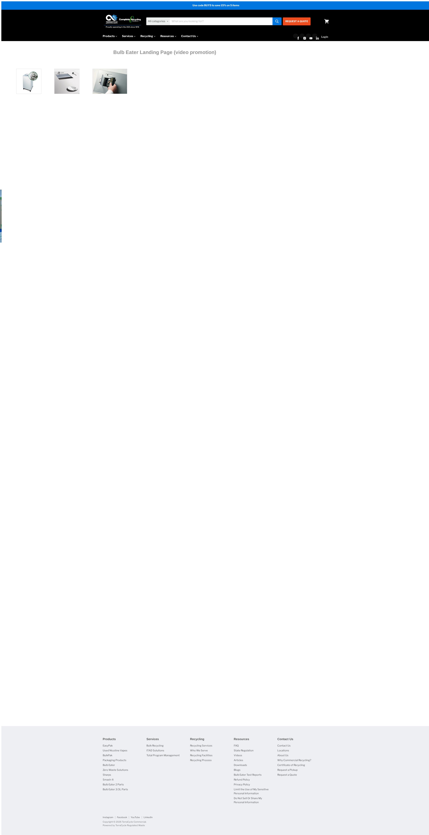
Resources (167, 36)
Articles (238, 760)
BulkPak (107, 755)
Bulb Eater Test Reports (248, 774)
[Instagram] (301, 36)
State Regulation (244, 750)
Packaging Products (114, 760)
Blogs (237, 769)
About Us (282, 755)
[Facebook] (295, 36)
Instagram (108, 817)
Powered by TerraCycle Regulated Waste (124, 825)
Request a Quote (287, 774)
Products (109, 36)
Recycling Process (201, 760)
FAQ (236, 745)
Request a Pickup (287, 769)
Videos (238, 755)
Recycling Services (201, 745)
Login (324, 36)
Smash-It (108, 779)
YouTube (135, 817)
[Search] (277, 21)
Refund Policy (242, 779)
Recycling (147, 36)
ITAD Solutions (155, 750)
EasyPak (108, 745)
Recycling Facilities (201, 755)
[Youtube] (308, 36)
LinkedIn (148, 817)
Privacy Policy (242, 784)
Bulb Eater (109, 765)
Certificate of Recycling (291, 765)
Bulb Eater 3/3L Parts (115, 789)
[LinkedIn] (314, 36)
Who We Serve (199, 750)
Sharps (107, 774)
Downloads (240, 765)
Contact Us (188, 36)
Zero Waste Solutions (115, 769)
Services (128, 36)
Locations (283, 750)
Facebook (122, 817)
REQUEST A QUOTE (296, 21)
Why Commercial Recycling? (294, 760)
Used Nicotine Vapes (115, 750)
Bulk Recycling (155, 745)
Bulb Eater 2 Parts (113, 784)
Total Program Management (163, 755)
